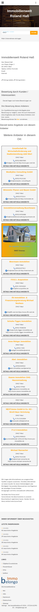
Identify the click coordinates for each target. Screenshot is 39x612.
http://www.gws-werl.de (26, 163)
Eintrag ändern (20, 80)
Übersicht (9, 20)
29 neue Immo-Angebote (9, 536)
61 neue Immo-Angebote (9, 548)
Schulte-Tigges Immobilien (19, 321)
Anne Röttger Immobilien (19, 341)
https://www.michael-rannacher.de (19, 461)
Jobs (4, 594)
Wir (4, 590)
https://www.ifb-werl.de (26, 312)
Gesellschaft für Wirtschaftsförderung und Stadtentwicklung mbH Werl (19, 151)
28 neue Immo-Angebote (9, 542)
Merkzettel (17, 20)
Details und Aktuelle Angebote (16, 166)
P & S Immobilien (19, 430)
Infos (4, 570)
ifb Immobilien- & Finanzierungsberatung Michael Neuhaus (19, 300)
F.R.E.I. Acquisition (19, 280)
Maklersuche (20, 23)
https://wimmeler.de (26, 199)
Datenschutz (7, 600)
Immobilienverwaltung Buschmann (19, 208)
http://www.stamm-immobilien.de (19, 391)
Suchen (33, 32)
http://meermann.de (27, 270)
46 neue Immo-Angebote (9, 530)
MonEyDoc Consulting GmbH (19, 172)
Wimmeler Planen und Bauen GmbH (19, 190)
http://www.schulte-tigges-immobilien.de (19, 332)
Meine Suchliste (28, 20)
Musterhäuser (7, 567)
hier (18, 119)
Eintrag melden (8, 80)
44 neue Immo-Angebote (9, 554)
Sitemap (5, 603)
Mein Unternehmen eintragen (11, 38)
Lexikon (5, 573)
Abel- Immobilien (19, 359)
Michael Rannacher (19, 450)
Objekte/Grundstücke (10, 563)
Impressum (6, 597)
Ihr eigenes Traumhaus (19, 246)
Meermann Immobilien (19, 262)
